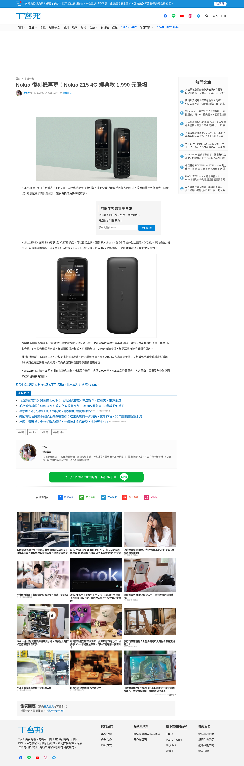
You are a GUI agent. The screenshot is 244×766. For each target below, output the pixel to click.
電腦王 (170, 751)
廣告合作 (106, 739)
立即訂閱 (146, 228)
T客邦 (169, 734)
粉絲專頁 (69, 497)
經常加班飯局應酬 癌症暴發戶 (85, 688)
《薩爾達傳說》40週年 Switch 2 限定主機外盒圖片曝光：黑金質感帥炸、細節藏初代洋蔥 (205, 125)
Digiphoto (171, 745)
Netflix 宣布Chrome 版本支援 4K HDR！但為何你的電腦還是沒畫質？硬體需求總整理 (205, 179)
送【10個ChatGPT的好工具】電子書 (91, 477)
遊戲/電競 (54, 27)
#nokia (32, 432)
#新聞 (45, 432)
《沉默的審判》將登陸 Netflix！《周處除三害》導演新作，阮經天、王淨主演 (70, 400)
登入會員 (49, 706)
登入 (215, 15)
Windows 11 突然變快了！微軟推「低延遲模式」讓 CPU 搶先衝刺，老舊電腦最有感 (205, 114)
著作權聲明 (140, 739)
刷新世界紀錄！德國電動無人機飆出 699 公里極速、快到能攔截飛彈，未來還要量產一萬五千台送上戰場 (205, 103)
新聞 (20, 27)
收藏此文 (67, 93)
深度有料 (145, 27)
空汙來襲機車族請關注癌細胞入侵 (34, 688)
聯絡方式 (106, 745)
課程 (115, 27)
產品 (31, 27)
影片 (83, 27)
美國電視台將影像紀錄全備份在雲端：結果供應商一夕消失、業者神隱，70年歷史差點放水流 (80, 416)
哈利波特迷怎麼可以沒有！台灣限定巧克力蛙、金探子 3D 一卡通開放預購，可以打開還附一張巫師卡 (95, 644)
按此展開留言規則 (55, 710)
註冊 (224, 15)
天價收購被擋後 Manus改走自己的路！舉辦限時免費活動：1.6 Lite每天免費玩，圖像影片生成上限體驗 (205, 136)
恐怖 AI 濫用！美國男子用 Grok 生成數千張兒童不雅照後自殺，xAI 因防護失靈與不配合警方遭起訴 (95, 597)
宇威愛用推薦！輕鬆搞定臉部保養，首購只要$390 (42, 594)
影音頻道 (133, 497)
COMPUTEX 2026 (168, 27)
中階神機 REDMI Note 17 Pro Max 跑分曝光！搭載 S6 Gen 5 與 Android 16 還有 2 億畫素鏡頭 (205, 168)
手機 (43, 27)
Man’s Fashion (174, 739)
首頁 (18, 78)
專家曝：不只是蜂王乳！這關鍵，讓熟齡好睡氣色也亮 (55, 411)
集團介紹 (106, 734)
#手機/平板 (59, 432)
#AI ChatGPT (129, 27)
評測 (66, 27)
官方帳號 (90, 497)
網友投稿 (203, 751)
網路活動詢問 (206, 745)
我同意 (220, 3)
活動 (92, 27)
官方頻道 (112, 497)
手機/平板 (29, 78)
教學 (75, 27)
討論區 (105, 27)
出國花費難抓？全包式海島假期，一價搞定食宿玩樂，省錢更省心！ (64, 421)
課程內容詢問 (206, 739)
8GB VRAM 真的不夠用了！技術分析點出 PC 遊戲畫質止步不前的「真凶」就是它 (205, 157)
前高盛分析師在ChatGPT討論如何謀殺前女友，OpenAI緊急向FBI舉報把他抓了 (71, 406)
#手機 (21, 432)
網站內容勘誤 (206, 734)
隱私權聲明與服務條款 (146, 734)
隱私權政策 (164, 3)
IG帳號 (154, 497)
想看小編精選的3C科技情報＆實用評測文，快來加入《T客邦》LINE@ (57, 384)
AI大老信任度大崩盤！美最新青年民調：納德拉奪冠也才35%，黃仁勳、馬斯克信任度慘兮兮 (205, 190)
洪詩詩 (26, 93)
